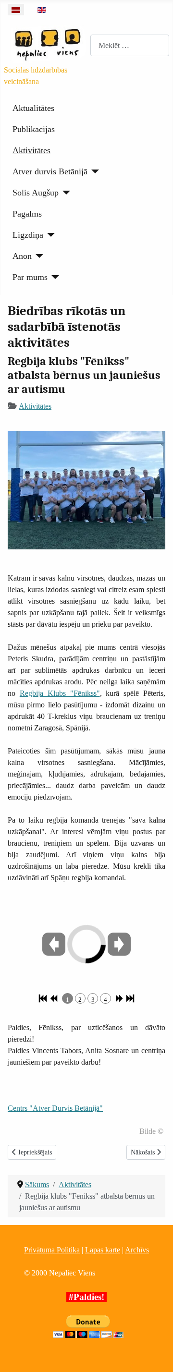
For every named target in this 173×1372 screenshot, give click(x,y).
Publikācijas (33, 129)
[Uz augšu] (156, 1354)
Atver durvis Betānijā (49, 171)
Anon (22, 256)
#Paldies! (86, 1297)
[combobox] (129, 45)
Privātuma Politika (52, 1250)
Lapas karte (102, 1250)
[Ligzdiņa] (49, 235)
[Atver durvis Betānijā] (93, 171)
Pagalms (27, 214)
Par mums (30, 277)
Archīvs (137, 1250)
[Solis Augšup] (65, 192)
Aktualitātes (33, 108)
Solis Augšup (35, 192)
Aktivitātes (31, 150)
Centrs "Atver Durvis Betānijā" (55, 1108)
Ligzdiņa (27, 235)
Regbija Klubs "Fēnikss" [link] (60, 693)
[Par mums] (54, 277)
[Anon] (38, 256)
